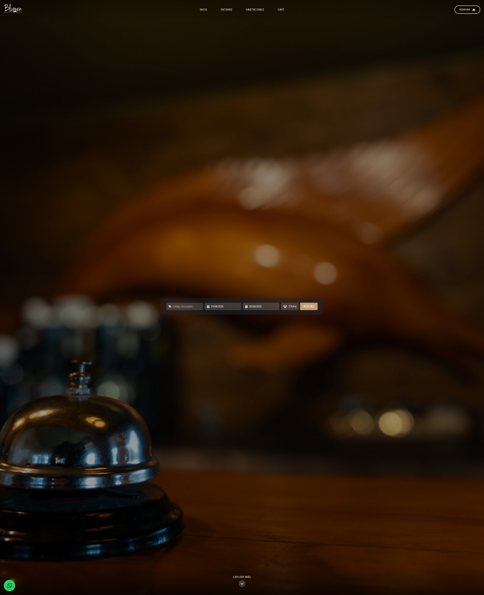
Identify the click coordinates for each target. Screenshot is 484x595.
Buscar (308, 306)
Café (281, 9)
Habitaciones (255, 9)
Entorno (226, 9)
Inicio (203, 9)
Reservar (464, 9)
